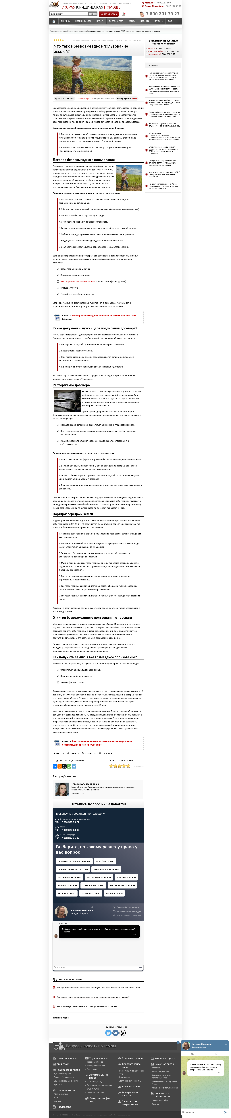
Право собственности (64, 1077)
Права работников (95, 1062)
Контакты (92, 3)
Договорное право (62, 1074)
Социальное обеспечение (162, 1095)
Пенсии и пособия (160, 1100)
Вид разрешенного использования (77, 281)
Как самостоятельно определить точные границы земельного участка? (93, 997)
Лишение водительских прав (99, 1085)
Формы (132, 21)
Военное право (131, 1086)
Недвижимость (83, 21)
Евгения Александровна (103, 41)
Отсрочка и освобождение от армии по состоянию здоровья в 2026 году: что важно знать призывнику (163, 150)
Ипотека (57, 1101)
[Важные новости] (123, 16)
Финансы (65, 21)
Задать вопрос (109, 14)
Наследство (64, 1106)
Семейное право (164, 1063)
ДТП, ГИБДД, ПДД (95, 1082)
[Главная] (54, 21)
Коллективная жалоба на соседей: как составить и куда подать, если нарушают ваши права (164, 102)
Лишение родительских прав (165, 1088)
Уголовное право (165, 1058)
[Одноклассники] (59, 766)
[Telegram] (74, 766)
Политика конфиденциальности (74, 3)
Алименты (156, 1068)
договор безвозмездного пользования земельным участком (104, 315)
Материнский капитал (130, 1094)
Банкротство (125, 1077)
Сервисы (113, 3)
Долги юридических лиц (130, 1081)
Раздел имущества (160, 1071)
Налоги (100, 21)
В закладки (60, 753)
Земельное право (58, 31)
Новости (145, 21)
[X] (64, 766)
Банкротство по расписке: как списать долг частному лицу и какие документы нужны (162, 163)
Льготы (155, 1104)
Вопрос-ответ (116, 21)
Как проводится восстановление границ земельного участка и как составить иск (98, 987)
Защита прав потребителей (130, 1103)
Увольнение (92, 1069)
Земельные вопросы (76, 31)
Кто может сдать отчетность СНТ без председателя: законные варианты (164, 174)
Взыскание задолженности (66, 1081)
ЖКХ (56, 1097)
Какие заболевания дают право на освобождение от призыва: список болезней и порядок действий (164, 114)
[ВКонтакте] (55, 766)
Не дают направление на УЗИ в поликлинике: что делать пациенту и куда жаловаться (164, 186)
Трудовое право (98, 1058)
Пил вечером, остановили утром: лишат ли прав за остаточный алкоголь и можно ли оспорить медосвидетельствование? (163, 76)
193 (82, 793)
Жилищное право (62, 1094)
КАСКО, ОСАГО (93, 1089)
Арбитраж (63, 1063)
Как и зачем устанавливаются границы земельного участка (87, 1006)
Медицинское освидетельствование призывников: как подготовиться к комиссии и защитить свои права (164, 136)
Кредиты (58, 1084)
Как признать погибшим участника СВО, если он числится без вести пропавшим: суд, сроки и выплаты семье (164, 90)
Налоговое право (67, 1058)
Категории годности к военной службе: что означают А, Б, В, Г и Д (164, 125)
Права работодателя (96, 1065)
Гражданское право (68, 1069)
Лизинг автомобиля (95, 1092)
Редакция (103, 3)
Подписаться (127, 3)
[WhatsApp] (69, 766)
